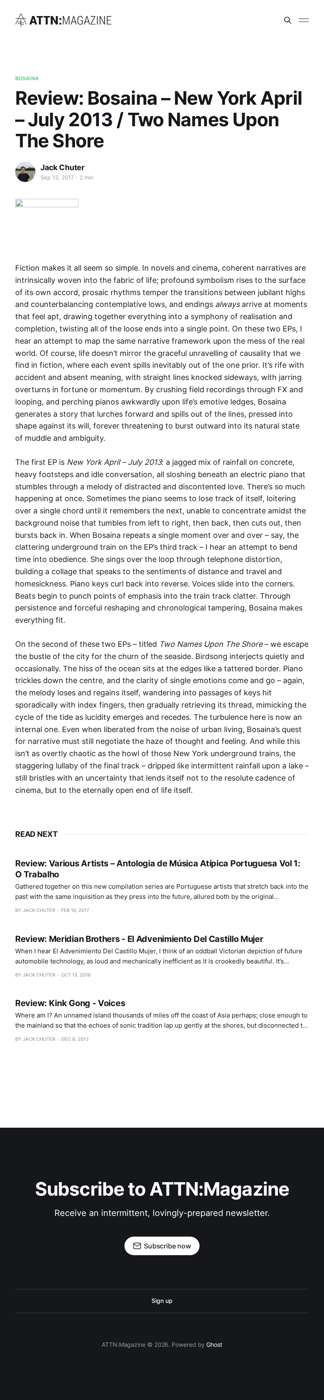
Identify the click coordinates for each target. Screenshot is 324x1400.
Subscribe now (167, 1246)
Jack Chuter (62, 167)
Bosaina (27, 78)
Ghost (214, 1344)
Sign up (161, 1300)
